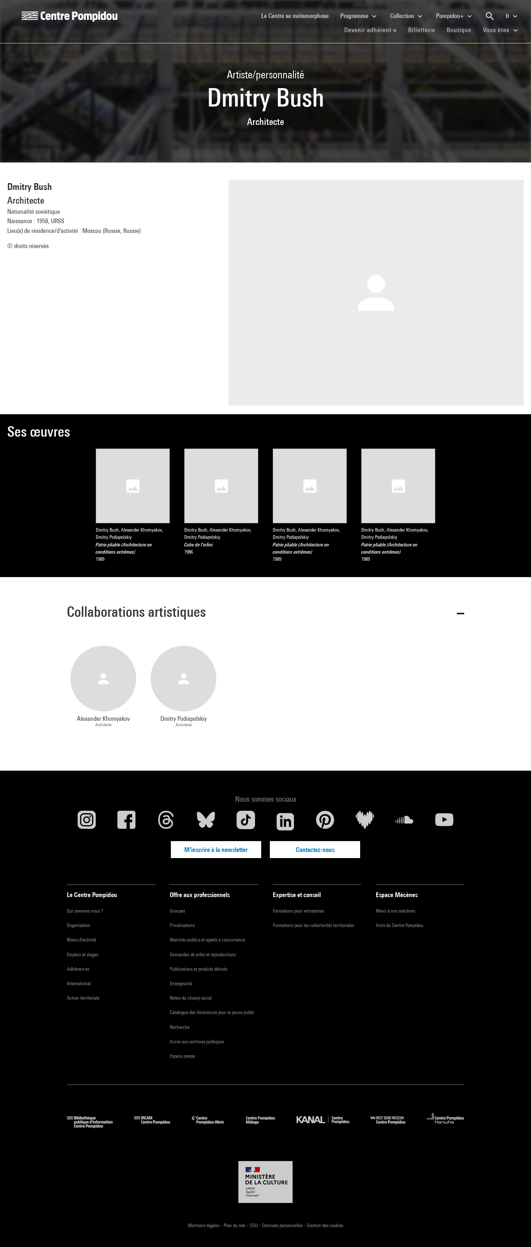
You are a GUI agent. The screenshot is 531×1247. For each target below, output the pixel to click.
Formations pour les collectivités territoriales (313, 925)
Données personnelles (283, 1225)
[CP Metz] (213, 1126)
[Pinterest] (325, 821)
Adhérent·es (78, 969)
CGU (254, 1225)
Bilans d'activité (81, 940)
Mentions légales (204, 1225)
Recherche (180, 1027)
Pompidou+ (450, 16)
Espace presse (182, 1056)
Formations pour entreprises (298, 911)
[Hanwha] (445, 1126)
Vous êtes (497, 30)
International (79, 983)
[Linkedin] (285, 821)
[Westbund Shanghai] (393, 1126)
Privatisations (182, 925)
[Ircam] (157, 1126)
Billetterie (421, 30)
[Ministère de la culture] (265, 1182)
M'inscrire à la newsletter (216, 849)
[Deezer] (365, 821)
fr (508, 16)
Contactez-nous (315, 849)
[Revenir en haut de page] (514, 1230)
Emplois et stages (82, 954)
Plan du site (235, 1225)
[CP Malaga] (266, 1126)
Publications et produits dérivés (198, 969)
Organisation (78, 925)
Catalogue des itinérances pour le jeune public (212, 1012)
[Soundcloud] (404, 821)
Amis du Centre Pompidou (399, 925)
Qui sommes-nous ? (85, 911)
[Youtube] (444, 821)
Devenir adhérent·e (373, 30)
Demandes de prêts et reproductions (203, 954)
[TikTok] (246, 821)
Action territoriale (83, 998)
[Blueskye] (206, 821)
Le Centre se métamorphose (297, 16)
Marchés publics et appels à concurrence (207, 940)
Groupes (177, 911)
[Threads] (166, 821)
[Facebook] (126, 821)
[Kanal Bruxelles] (328, 1126)
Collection (403, 16)
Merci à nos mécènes (395, 911)
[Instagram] (87, 821)
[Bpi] (95, 1126)
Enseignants (181, 983)
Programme (355, 16)
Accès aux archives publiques (197, 1041)
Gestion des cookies (325, 1225)
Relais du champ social (191, 998)
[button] (265, 613)
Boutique (462, 30)
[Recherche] (490, 16)
